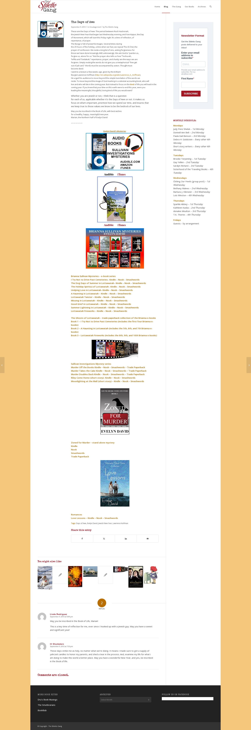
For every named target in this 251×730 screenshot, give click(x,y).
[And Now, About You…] (2, 365)
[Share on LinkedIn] (126, 538)
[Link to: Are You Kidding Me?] (60, 575)
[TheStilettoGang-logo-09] (48, 6)
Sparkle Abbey (180, 204)
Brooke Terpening (182, 158)
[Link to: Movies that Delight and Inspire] (135, 577)
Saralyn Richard (180, 165)
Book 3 (74, 335)
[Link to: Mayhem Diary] (105, 575)
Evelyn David (92, 523)
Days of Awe (81, 523)
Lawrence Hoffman (120, 523)
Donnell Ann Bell (181, 132)
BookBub (42, 710)
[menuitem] (157, 6)
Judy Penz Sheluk (181, 129)
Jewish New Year (105, 523)
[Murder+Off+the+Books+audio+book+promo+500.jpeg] (51, 34)
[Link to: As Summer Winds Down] (120, 569)
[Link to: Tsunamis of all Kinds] (45, 578)
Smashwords (120, 310)
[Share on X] (104, 538)
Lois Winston (179, 195)
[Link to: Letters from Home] (151, 575)
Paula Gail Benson (182, 136)
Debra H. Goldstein (182, 139)
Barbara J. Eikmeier (182, 191)
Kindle (112, 307)
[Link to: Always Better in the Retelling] (90, 571)
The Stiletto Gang (111, 27)
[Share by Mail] (147, 538)
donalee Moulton (181, 211)
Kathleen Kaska (181, 207)
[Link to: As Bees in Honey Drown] (75, 576)
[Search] (210, 6)
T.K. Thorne (179, 214)
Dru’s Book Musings (47, 699)
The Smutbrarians (46, 704)
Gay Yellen (178, 162)
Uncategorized (95, 27)
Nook (120, 307)
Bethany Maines (181, 188)
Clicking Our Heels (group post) (189, 181)
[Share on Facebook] (82, 538)
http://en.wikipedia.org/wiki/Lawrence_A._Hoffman (118, 75)
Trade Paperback (80, 456)
